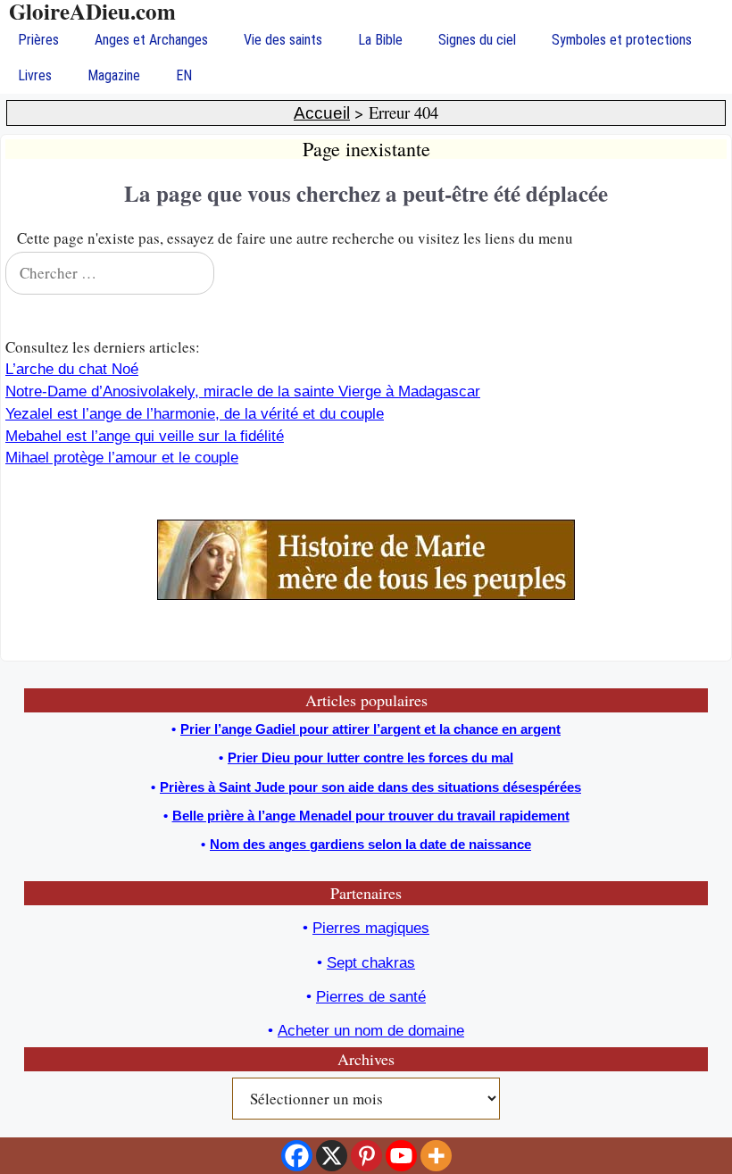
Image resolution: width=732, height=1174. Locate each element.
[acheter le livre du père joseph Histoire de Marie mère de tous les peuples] (366, 595)
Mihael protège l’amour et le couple (121, 457)
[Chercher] (702, 273)
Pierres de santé (371, 996)
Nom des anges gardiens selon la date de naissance (370, 844)
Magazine (113, 75)
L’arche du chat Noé (71, 369)
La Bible (380, 39)
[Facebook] (296, 1155)
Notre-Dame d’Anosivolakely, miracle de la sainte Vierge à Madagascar (242, 391)
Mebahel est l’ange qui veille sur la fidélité (144, 436)
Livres (35, 75)
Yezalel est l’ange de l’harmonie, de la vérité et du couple (194, 413)
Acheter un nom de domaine (371, 1030)
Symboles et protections (622, 39)
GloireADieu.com (92, 11)
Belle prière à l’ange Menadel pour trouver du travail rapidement (371, 815)
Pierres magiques (370, 928)
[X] (331, 1155)
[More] (436, 1155)
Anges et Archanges (151, 39)
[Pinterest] (366, 1155)
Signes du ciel (477, 39)
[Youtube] (401, 1155)
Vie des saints (283, 39)
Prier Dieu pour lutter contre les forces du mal (370, 757)
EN (184, 75)
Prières (38, 39)
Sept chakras (371, 962)
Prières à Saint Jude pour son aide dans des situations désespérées (370, 787)
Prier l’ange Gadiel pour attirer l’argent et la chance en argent (370, 729)
